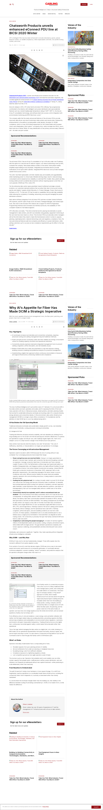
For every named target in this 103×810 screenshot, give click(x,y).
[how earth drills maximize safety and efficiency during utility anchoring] (81, 38)
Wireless (67, 13)
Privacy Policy (46, 806)
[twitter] (37, 50)
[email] (42, 50)
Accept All (96, 807)
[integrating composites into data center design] (81, 69)
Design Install (52, 13)
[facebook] (32, 50)
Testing (60, 13)
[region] (51, 807)
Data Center (36, 13)
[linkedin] (34, 50)
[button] (10, 4)
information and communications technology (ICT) (24, 97)
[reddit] (39, 50)
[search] (13, 4)
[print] (63, 50)
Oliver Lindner (13, 321)
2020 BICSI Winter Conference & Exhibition (37, 101)
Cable (44, 13)
